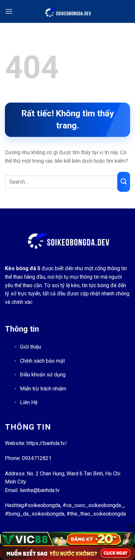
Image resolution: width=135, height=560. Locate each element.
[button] (9, 11)
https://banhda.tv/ (47, 443)
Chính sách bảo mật (42, 361)
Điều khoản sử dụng (43, 374)
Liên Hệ (28, 402)
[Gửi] (123, 182)
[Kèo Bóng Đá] (67, 11)
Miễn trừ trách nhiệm (43, 389)
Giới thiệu (30, 347)
